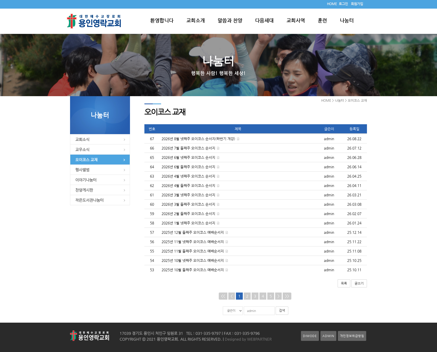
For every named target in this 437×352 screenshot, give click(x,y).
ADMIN (328, 336)
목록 (344, 283)
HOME (332, 4)
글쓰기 (359, 283)
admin (329, 139)
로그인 (343, 4)
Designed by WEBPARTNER (248, 339)
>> (287, 296)
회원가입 (357, 4)
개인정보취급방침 (352, 336)
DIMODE (310, 336)
